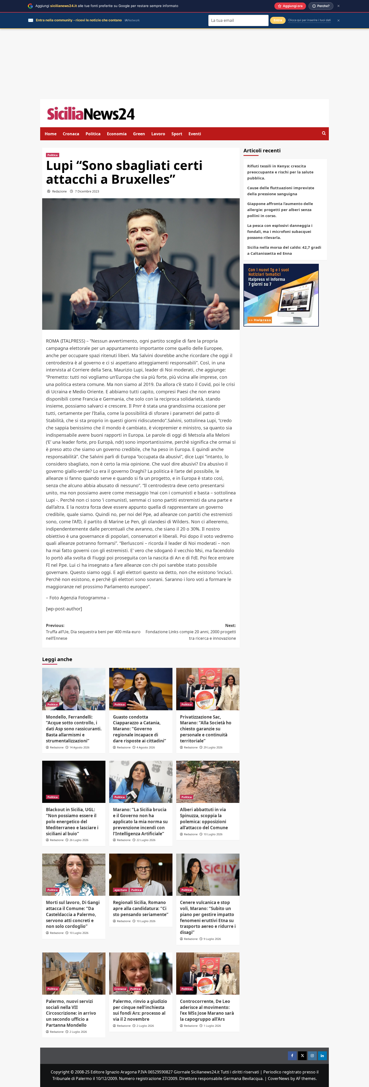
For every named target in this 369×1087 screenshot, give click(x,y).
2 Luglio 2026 (78, 1032)
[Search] (324, 133)
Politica (93, 134)
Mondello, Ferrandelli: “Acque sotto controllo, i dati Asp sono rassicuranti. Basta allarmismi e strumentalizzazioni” (74, 729)
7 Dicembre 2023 (87, 191)
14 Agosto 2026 (79, 747)
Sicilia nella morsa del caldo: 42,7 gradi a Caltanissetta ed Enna (284, 250)
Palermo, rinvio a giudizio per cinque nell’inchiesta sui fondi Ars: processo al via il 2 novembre (140, 1010)
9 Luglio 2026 (212, 939)
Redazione (59, 191)
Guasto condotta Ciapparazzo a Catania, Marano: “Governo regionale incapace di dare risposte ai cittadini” (139, 729)
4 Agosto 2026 (146, 747)
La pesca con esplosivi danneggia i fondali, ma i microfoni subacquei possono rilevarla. (280, 231)
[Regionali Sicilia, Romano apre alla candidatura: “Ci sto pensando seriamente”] (140, 875)
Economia (117, 134)
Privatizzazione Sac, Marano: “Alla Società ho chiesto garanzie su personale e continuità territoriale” (205, 729)
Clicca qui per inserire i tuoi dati (309, 20)
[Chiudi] (338, 6)
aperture (120, 890)
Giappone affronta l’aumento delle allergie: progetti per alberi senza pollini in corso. (280, 209)
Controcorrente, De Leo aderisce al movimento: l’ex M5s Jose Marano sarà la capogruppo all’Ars (207, 1010)
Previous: (93, 632)
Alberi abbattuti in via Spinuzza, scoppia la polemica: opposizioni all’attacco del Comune (204, 818)
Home (50, 134)
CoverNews (278, 1078)
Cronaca (71, 134)
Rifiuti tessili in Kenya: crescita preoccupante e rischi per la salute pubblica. (280, 171)
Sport (176, 134)
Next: (191, 632)
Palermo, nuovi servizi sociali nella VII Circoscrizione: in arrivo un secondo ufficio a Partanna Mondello (71, 1013)
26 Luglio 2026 (79, 840)
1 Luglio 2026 (212, 1026)
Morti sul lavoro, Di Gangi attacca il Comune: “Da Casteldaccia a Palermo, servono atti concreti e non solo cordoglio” (73, 914)
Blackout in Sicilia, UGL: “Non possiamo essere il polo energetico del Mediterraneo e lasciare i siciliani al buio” (72, 821)
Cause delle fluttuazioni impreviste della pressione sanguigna (280, 190)
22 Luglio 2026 (146, 840)
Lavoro (158, 134)
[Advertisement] (184, 64)
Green (139, 134)
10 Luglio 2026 (213, 834)
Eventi (195, 134)
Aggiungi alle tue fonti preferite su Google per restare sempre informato (106, 6)
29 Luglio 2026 (213, 747)
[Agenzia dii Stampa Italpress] (281, 294)
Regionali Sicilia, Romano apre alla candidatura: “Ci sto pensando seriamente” (140, 908)
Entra (278, 20)
